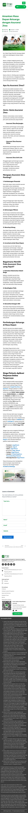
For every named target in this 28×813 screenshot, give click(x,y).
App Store (5, 388)
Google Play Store (15, 387)
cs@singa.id (10, 421)
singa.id (15, 447)
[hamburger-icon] (23, 3)
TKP (17, 6)
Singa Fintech (15, 452)
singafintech (15, 445)
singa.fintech (14, 448)
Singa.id (5, 439)
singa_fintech (16, 450)
